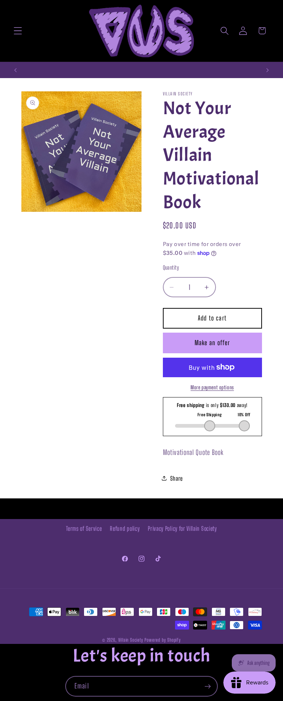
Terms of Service (84, 528)
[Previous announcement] (15, 70)
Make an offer (212, 343)
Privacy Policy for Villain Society (182, 528)
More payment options (212, 387)
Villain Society (130, 640)
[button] (17, 30)
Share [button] (176, 478)
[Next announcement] (267, 70)
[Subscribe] (207, 686)
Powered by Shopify (162, 640)
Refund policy (125, 528)
